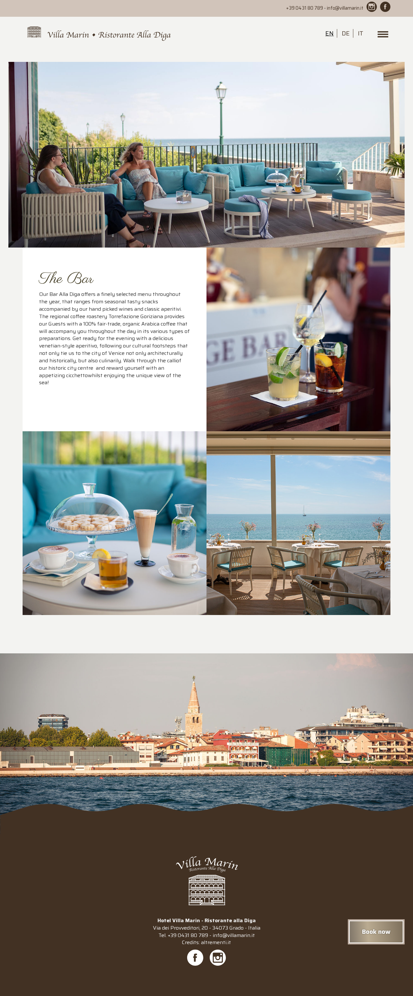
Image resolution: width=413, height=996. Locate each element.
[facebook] (385, 7)
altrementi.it (216, 942)
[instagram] (372, 7)
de (346, 33)
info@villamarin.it (345, 8)
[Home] (99, 34)
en (329, 33)
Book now (376, 931)
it (360, 33)
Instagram (218, 958)
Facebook (195, 958)
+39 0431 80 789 (304, 8)
